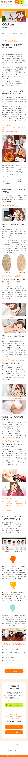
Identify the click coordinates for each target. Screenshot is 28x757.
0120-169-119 (15, 722)
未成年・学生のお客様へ (14, 727)
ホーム (3, 33)
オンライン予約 (14, 705)
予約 (21, 3)
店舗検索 (16, 3)
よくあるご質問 (14, 732)
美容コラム (9, 33)
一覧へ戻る (14, 671)
